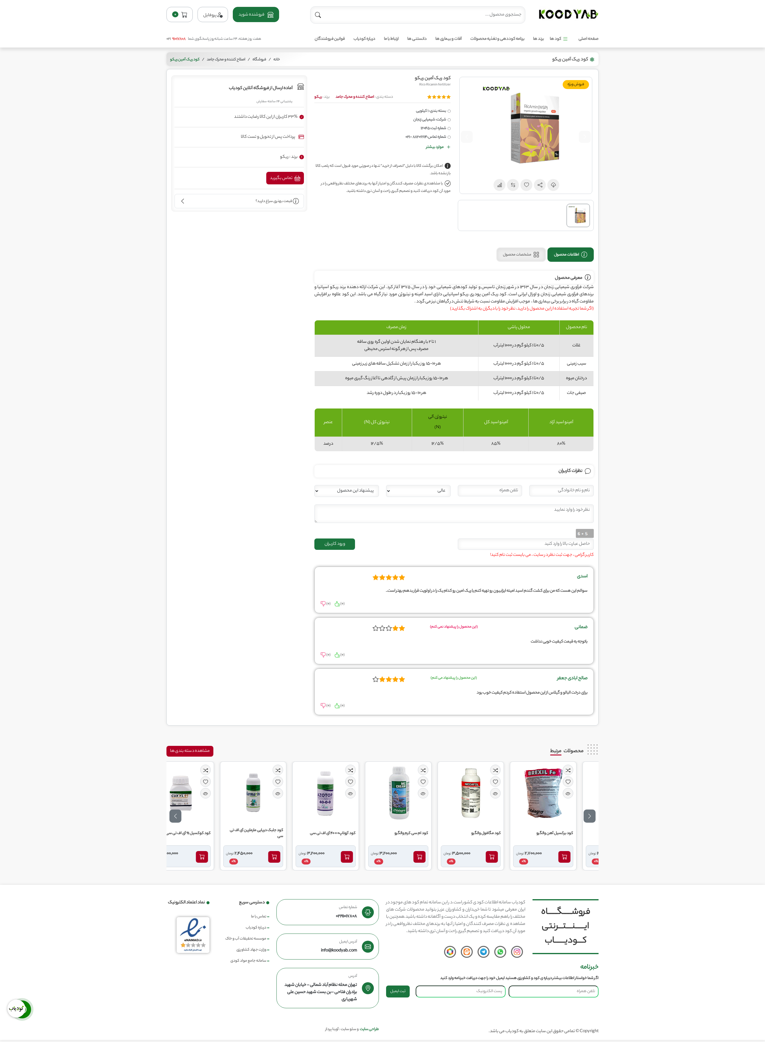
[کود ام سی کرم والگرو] (419, 793)
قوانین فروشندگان (330, 39)
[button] (256, 14)
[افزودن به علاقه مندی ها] (588, 781)
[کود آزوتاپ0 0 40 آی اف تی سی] (346, 793)
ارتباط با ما (391, 39)
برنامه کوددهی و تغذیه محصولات (497, 39)
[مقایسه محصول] (588, 770)
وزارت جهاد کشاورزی (251, 950)
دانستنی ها (417, 39)
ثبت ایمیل (398, 991)
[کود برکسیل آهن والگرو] (564, 793)
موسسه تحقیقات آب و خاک (245, 939)
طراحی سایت (369, 1029)
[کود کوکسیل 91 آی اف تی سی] (201, 793)
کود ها (555, 39)
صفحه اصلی (589, 39)
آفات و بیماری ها (448, 39)
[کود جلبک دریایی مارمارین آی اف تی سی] (274, 793)
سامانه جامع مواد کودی (248, 961)
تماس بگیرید (281, 178)
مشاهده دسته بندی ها (190, 751)
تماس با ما (258, 917)
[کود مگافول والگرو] (491, 793)
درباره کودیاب (364, 39)
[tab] (570, 254)
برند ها (538, 39)
